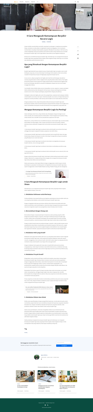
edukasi (18, 383)
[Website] (41, 359)
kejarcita (33, 1)
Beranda (21, 1)
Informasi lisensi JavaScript (46, 407)
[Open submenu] (37, 2)
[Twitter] (78, 54)
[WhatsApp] (78, 50)
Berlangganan (64, 345)
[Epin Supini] (18, 372)
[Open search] (75, 2)
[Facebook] (78, 58)
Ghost (53, 402)
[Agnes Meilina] (36, 357)
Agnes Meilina (44, 355)
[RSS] (47, 405)
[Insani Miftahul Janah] (60, 372)
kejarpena (27, 1)
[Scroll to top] (78, 47)
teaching (43, 41)
